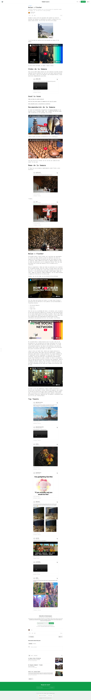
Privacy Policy (53, 626)
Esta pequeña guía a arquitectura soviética (39, 103)
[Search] (77, 2)
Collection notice (52, 693)
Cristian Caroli (33, 12)
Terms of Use (50, 625)
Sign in (88, 1)
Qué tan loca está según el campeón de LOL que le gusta (42, 101)
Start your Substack (43, 695)
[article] (45, 660)
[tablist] (32, 644)
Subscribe (83, 1)
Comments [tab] (30, 643)
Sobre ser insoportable (34, 671)
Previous (31, 636)
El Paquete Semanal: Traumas (35, 665)
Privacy (45, 693)
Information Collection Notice (45, 626)
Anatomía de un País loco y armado (34, 659)
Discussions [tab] (35, 655)
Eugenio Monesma (53, 109)
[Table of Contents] (1, 350)
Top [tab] (29, 655)
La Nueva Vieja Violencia (34, 658)
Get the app (50, 695)
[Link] (27, 69)
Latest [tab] (32, 655)
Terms (48, 693)
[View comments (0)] (32, 15)
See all (30, 678)
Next (60, 636)
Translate (30, 5)
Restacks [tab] (34, 643)
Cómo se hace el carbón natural (36, 99)
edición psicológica (31, 666)
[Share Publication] (79, 2)
